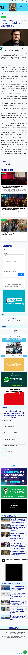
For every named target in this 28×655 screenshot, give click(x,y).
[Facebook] (16, 1)
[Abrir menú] (2, 13)
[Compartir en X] (6, 164)
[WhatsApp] (11, 1)
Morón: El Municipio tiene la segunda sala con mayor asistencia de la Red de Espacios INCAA (12, 187)
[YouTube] (23, 1)
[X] (13, 1)
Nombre (5, 253)
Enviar (20, 274)
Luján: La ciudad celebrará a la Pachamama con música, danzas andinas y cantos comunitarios (13, 208)
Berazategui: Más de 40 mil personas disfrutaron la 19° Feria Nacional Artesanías (13, 233)
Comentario (6, 259)
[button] (8, 1)
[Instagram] (18, 1)
